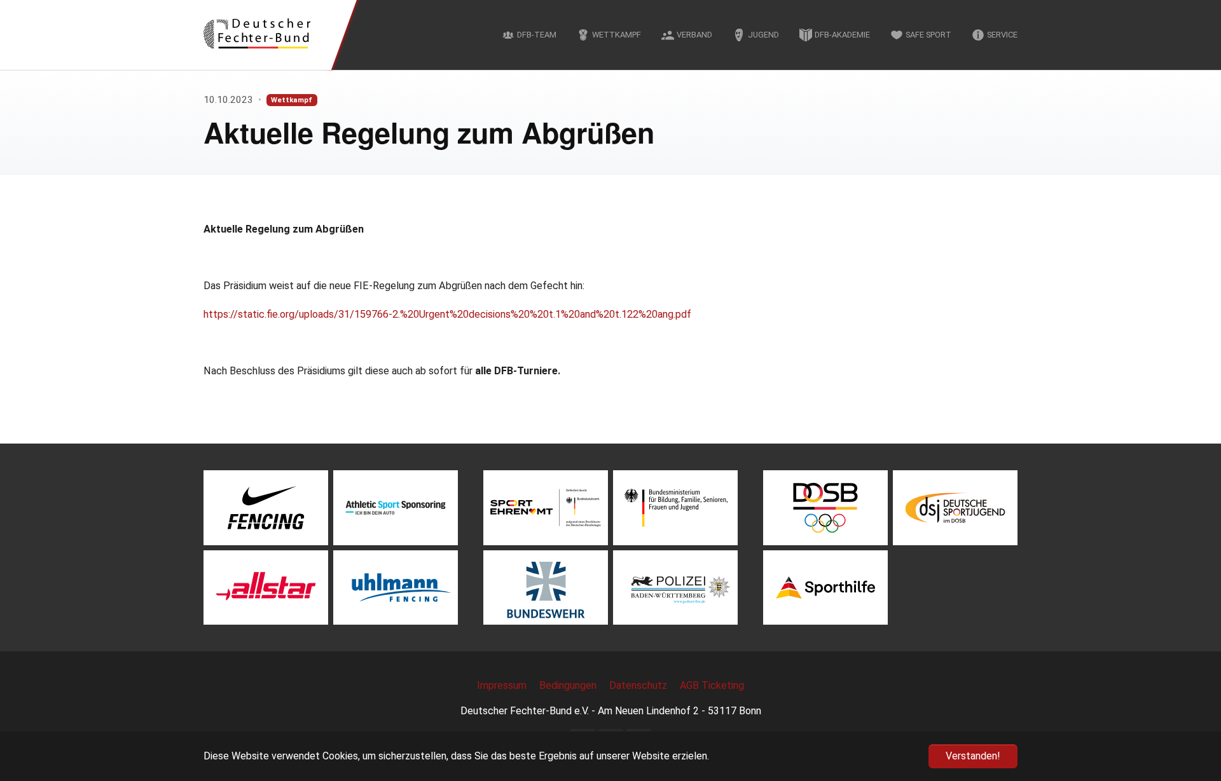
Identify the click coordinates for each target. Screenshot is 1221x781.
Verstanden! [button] (973, 756)
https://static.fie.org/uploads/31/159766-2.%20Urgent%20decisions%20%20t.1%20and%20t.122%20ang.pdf (447, 314)
